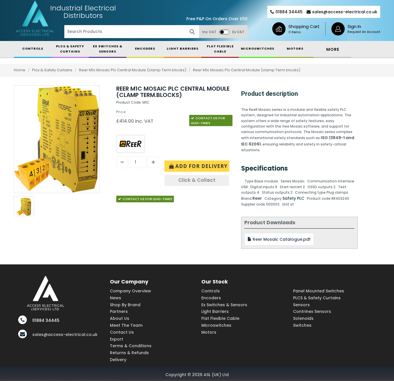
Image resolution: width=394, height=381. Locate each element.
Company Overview (130, 291)
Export (116, 339)
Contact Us (122, 332)
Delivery (118, 360)
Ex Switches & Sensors (107, 49)
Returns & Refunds (129, 353)
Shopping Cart (304, 26)
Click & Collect (196, 180)
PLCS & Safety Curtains (317, 298)
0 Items (294, 32)
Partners (119, 311)
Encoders (211, 298)
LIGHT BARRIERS (182, 48)
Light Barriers (215, 311)
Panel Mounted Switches (318, 291)
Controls (210, 291)
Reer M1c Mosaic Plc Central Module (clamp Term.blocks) (133, 70)
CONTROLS (32, 48)
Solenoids (303, 318)
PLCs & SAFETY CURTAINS (70, 49)
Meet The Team (126, 325)
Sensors (301, 305)
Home (19, 70)
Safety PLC (293, 198)
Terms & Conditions (130, 346)
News (115, 298)
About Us (119, 318)
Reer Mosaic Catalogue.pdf (281, 239)
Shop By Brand (125, 305)
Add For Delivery (201, 166)
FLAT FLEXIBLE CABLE (220, 49)
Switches (302, 325)
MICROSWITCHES (257, 48)
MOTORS (295, 48)
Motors (208, 332)
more (332, 49)
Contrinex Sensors (312, 311)
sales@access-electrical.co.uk (344, 12)
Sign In (354, 26)
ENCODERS (145, 48)
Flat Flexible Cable (220, 318)
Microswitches (216, 325)
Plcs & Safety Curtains (52, 70)
